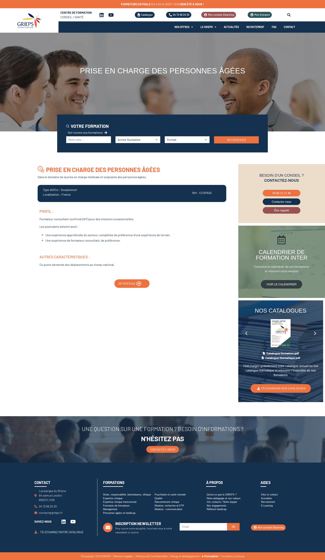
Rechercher (236, 140)
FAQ (274, 27)
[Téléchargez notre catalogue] (35, 532)
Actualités (231, 27)
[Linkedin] (101, 15)
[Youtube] (111, 15)
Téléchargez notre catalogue (62, 532)
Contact (289, 27)
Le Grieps (206, 27)
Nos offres (182, 27)
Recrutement (255, 27)
